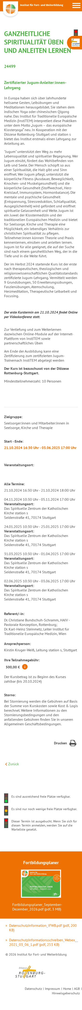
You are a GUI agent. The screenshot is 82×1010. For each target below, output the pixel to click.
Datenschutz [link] (33, 988)
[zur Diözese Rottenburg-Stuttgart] (30, 980)
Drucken (60, 743)
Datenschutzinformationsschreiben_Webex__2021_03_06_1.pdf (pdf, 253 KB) (43, 942)
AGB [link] (77, 988)
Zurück (13, 764)
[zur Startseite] (32, 17)
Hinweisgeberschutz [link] (66, 993)
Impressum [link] (52, 988)
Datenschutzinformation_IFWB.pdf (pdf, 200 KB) (43, 927)
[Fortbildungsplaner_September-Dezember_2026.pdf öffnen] (41, 884)
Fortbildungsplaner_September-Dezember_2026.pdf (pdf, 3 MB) (37, 906)
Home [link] (67, 988)
